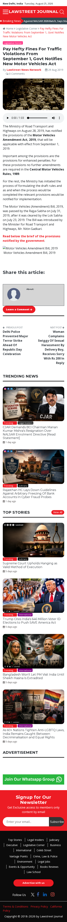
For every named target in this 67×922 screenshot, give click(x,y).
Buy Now (47, 500)
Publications (19, 500)
